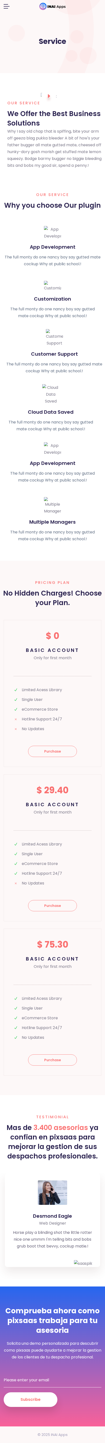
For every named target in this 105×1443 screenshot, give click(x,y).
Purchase (52, 751)
